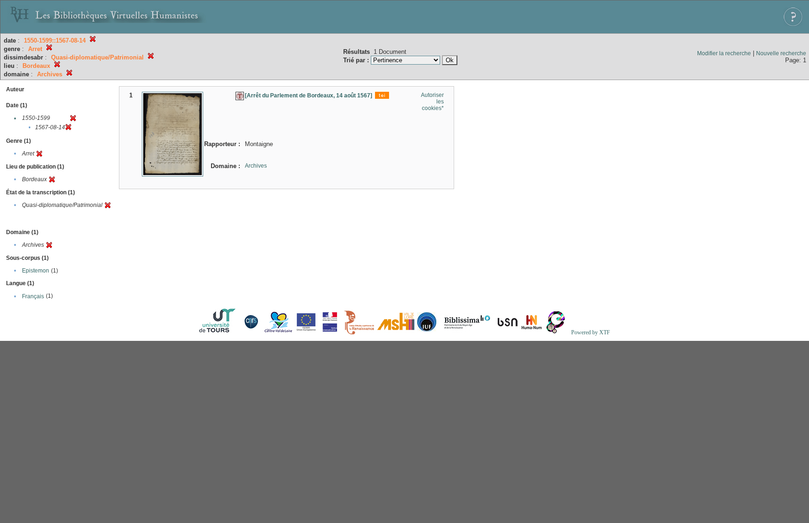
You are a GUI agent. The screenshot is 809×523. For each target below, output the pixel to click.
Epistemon (35, 270)
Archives (256, 165)
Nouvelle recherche (781, 53)
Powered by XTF (590, 332)
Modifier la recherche (724, 53)
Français (33, 296)
